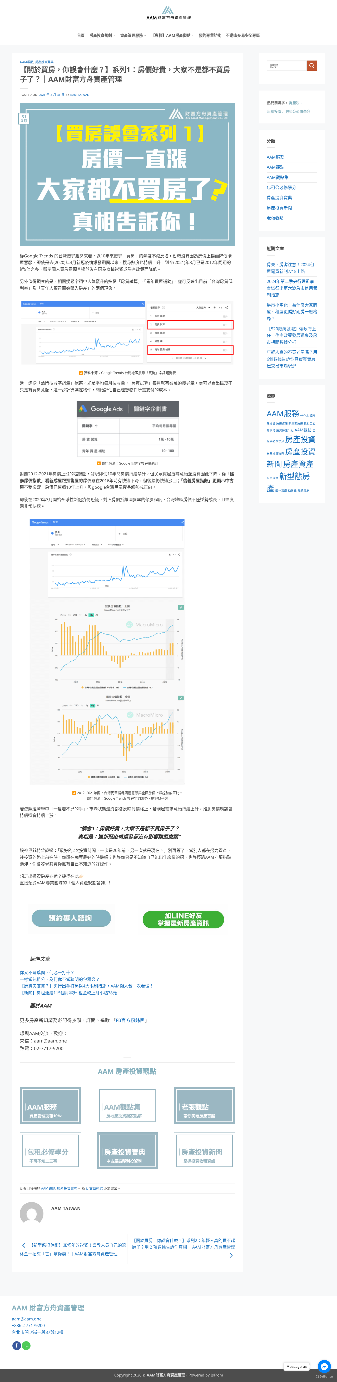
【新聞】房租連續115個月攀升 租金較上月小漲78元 (68, 993)
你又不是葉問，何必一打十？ (47, 972)
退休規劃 (281, 490)
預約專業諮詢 (210, 35)
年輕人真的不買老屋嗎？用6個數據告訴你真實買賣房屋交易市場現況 (292, 358)
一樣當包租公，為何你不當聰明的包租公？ (60, 979)
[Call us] (26, 1345)
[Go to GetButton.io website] (324, 1376)
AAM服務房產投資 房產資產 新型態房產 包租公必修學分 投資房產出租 (291, 422)
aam (16, 1319)
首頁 (81, 35)
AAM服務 (275, 157)
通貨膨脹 (303, 490)
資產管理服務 (131, 35)
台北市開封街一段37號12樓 (37, 1332)
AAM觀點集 (278, 177)
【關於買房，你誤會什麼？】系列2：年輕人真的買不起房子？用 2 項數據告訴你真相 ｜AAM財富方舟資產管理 (183, 1244)
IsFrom (217, 1375)
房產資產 (298, 464)
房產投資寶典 (44, 62)
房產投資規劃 (101, 35)
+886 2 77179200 (28, 1325)
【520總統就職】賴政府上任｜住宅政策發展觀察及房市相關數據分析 (292, 335)
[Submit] (312, 66)
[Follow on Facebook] (16, 1345)
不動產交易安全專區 (243, 35)
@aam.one (31, 1319)
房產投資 (300, 439)
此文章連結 (94, 1188)
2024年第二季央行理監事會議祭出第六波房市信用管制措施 (292, 288)
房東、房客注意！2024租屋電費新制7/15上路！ (290, 268)
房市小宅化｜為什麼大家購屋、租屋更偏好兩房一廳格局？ (292, 311)
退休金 (292, 490)
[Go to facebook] (324, 1366)
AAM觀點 (26, 62)
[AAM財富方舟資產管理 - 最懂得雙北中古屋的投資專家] (168, 13)
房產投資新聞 (279, 208)
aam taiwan (80, 95)
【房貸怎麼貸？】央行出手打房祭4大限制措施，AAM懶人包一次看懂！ (86, 986)
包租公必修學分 (281, 187)
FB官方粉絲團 (130, 1020)
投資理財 (272, 478)
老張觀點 (275, 218)
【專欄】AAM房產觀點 (170, 35)
